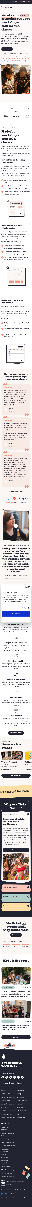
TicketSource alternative (5, 1156)
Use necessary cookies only (16, 618)
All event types (5, 1139)
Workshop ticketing (7, 1170)
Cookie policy (5, 1107)
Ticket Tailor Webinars (5, 1128)
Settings (24, 608)
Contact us (20, 1087)
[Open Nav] (29, 8)
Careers (3, 1090)
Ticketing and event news (7, 1134)
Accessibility (20, 1104)
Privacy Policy (16, 1197)
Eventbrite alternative (8, 1146)
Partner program (22, 1100)
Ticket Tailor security (8, 1118)
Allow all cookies (16, 613)
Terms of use (5, 1094)
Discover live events (7, 1142)
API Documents (21, 1111)
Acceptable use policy (8, 1104)
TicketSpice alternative (5, 1150)
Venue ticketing (6, 1166)
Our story (4, 1087)
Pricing (19, 1094)
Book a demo (21, 1090)
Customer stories (8, 987)
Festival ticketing (6, 1173)
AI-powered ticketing (7, 1177)
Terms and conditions (8, 1097)
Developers (20, 1107)
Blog (18, 1114)
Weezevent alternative (4, 1162)
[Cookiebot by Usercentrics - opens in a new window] (23, 587)
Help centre (20, 1097)
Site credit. (22, 1189)
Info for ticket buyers (8, 1111)
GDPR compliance (6, 1114)
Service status (21, 1118)
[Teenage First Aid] (12, 755)
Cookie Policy (24, 1197)
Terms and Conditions (6, 1197)
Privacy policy (5, 1100)
